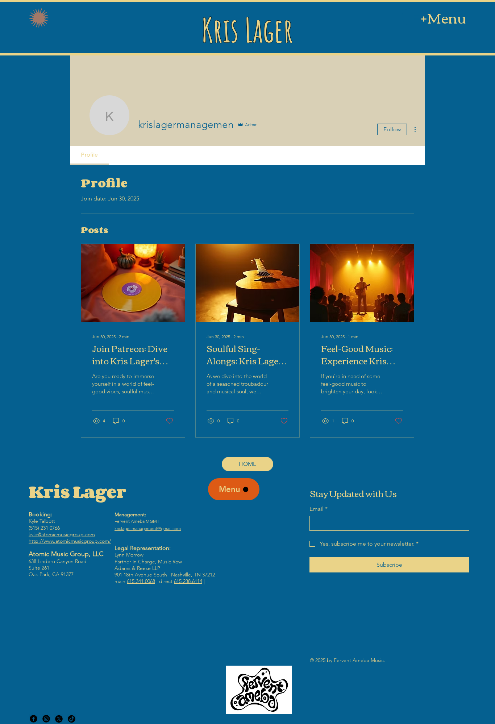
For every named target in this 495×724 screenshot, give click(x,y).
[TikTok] (71, 718)
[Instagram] (46, 718)
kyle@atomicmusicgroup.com (62, 534)
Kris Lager (247, 29)
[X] (58, 718)
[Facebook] (33, 718)
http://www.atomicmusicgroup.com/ (70, 541)
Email (318, 508)
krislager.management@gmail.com (148, 528)
